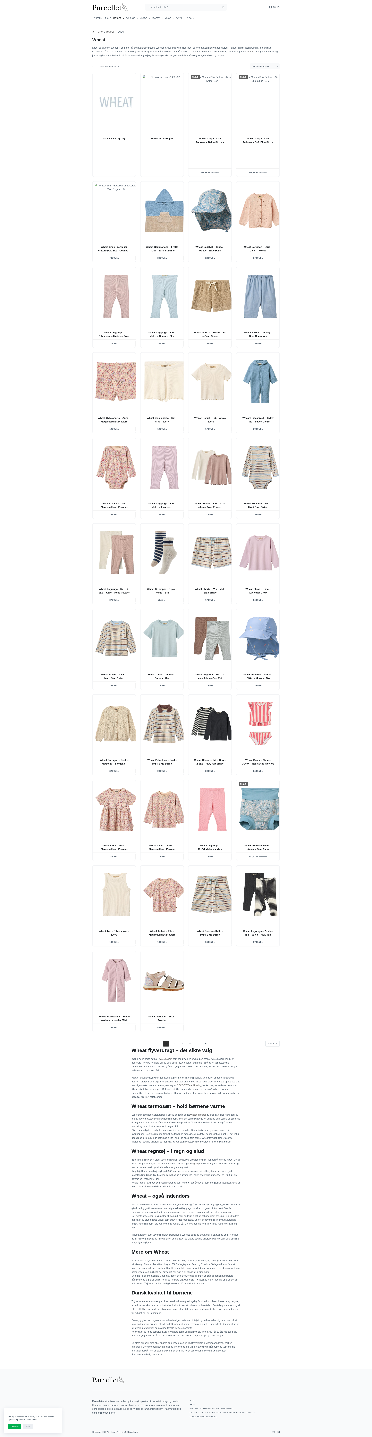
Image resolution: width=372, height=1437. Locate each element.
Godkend (14, 1426)
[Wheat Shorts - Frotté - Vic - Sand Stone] (212, 296)
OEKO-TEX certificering (189, 1085)
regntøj (195, 1163)
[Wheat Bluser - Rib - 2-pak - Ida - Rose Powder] (212, 467)
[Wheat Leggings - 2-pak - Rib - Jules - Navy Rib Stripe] (260, 895)
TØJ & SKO (130, 18)
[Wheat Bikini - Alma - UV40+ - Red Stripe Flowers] (260, 724)
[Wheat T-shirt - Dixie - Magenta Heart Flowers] (164, 809)
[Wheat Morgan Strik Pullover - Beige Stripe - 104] (212, 102)
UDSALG (107, 18)
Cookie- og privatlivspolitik (203, 1417)
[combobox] (182, 7)
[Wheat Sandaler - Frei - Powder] (164, 980)
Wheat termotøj (162, 138)
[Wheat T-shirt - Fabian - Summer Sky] (164, 638)
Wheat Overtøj (114, 138)
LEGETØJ (156, 18)
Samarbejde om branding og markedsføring (211, 1409)
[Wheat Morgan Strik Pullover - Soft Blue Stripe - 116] (260, 102)
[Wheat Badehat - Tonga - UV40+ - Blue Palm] (212, 211)
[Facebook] (273, 1432)
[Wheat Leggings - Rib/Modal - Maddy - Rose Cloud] (116, 296)
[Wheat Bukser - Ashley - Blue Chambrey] (260, 296)
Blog (189, 18)
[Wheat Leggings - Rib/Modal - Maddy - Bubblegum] (212, 809)
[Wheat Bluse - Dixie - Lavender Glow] (260, 553)
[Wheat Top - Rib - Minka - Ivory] (116, 895)
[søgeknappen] (223, 7)
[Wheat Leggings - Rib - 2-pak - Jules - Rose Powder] (116, 553)
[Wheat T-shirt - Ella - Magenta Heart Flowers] (164, 895)
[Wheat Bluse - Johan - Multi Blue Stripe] (116, 638)
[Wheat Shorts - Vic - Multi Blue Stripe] (212, 553)
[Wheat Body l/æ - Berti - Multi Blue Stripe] (260, 467)
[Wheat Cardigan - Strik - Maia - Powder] (260, 211)
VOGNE (168, 18)
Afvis (28, 1426)
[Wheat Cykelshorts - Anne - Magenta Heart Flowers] (116, 382)
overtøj (250, 51)
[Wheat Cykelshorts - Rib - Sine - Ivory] (164, 382)
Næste (271, 1043)
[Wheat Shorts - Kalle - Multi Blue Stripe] (212, 895)
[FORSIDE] (93, 32)
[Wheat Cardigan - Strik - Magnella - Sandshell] (116, 724)
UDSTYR (143, 18)
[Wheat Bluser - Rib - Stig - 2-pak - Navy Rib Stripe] (212, 724)
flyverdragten (165, 1059)
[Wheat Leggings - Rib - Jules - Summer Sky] (164, 296)
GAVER (179, 18)
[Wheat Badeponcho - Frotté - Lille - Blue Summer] (164, 211)
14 (206, 1043)
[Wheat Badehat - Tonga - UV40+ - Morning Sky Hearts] (260, 638)
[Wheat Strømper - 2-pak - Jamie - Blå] (164, 553)
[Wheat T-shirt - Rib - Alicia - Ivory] (212, 382)
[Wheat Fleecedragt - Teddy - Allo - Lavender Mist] (116, 980)
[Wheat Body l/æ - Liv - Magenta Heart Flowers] (116, 467)
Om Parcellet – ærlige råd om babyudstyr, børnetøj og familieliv (222, 1413)
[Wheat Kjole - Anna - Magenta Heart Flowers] (116, 809)
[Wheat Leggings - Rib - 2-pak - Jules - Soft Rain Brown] (212, 638)
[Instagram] (279, 1432)
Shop (192, 1405)
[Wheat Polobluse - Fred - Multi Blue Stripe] (164, 724)
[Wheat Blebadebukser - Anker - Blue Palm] (260, 809)
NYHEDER (97, 18)
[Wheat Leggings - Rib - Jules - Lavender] (164, 467)
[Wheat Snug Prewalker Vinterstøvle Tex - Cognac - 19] (116, 211)
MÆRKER (117, 18)
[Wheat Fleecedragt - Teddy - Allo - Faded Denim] (260, 382)
